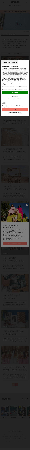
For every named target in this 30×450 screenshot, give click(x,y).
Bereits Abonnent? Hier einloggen (15, 112)
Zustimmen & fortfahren (15, 92)
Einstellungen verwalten (15, 96)
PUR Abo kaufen (15, 109)
